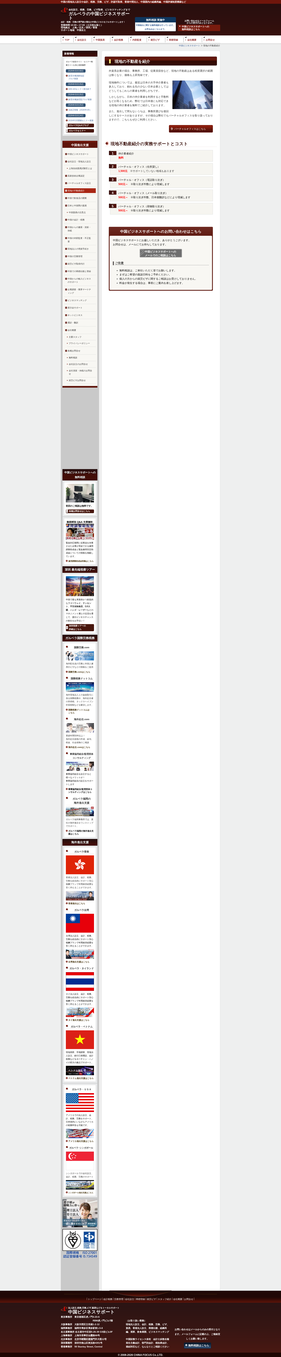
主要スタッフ (75, 337)
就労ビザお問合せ (77, 380)
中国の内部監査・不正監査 (79, 240)
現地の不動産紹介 (76, 190)
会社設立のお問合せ (78, 364)
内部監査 (136, 40)
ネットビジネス (75, 315)
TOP (67, 40)
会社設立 (81, 40)
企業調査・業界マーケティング (79, 291)
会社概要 (191, 40)
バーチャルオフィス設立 (79, 183)
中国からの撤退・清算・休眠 (79, 229)
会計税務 (118, 40)
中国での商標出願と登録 (79, 271)
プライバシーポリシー (79, 343)
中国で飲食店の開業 (77, 198)
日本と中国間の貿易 (77, 205)
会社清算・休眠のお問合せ (80, 372)
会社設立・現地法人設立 (79, 161)
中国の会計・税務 (76, 220)
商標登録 (173, 40)
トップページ (94, 1299)
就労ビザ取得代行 (76, 264)
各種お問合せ (74, 351)
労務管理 (118, 1299)
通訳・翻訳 (73, 322)
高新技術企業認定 (76, 176)
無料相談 (73, 357)
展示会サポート (75, 307)
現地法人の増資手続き (78, 249)
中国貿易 (100, 40)
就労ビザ (155, 40)
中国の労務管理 (75, 256)
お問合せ (210, 40)
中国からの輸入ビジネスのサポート (79, 280)
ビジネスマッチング (77, 300)
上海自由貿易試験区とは (80, 168)
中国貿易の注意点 (77, 212)
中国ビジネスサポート (78, 154)
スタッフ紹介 (164, 1299)
